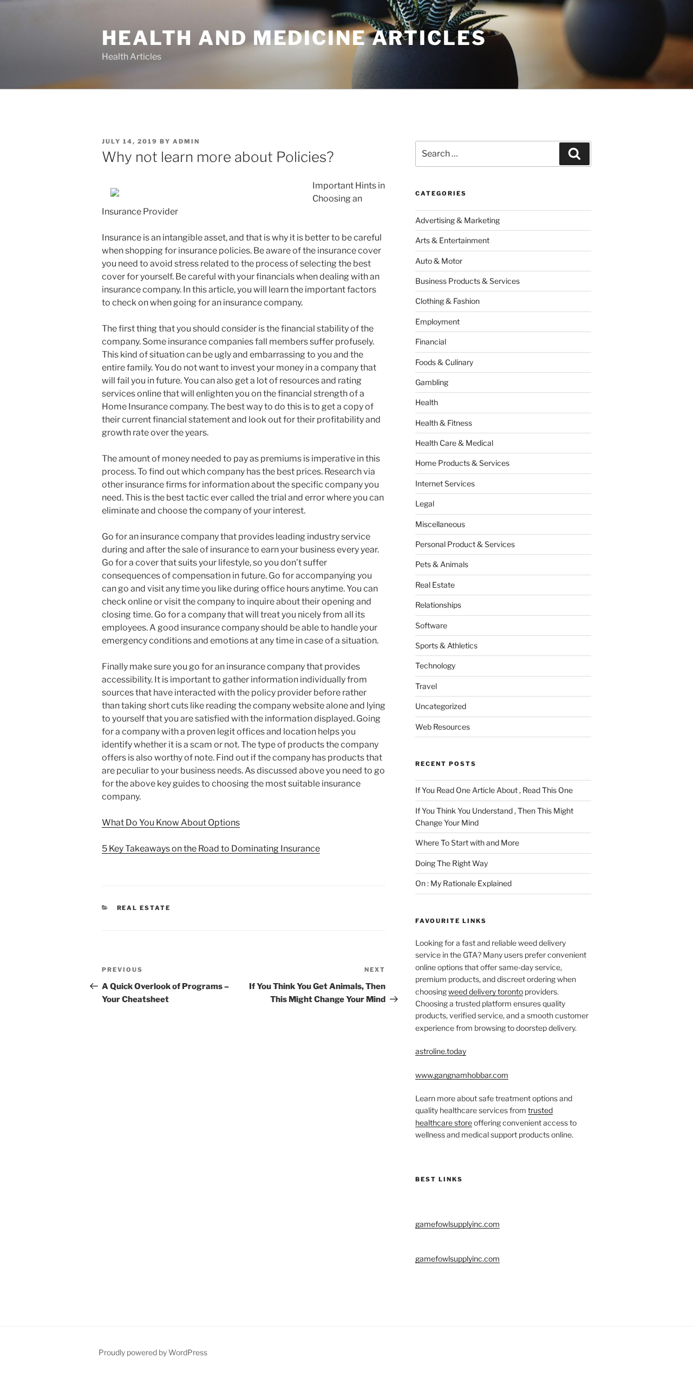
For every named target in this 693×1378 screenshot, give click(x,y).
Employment (437, 321)
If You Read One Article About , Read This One (494, 790)
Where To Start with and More (467, 842)
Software (431, 625)
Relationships (438, 604)
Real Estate (144, 908)
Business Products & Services (467, 280)
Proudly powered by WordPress (153, 1352)
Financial (430, 341)
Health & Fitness (443, 422)
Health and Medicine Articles (294, 38)
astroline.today (440, 1051)
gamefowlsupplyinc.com (457, 1223)
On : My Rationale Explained (463, 883)
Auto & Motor (438, 260)
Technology (435, 665)
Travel (426, 686)
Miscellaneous (440, 524)
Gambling (431, 382)
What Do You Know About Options (171, 822)
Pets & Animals (441, 564)
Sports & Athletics (446, 645)
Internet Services (445, 483)
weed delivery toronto (485, 991)
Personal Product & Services (465, 544)
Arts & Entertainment (452, 240)
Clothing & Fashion (447, 301)
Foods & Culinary (444, 362)
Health (426, 402)
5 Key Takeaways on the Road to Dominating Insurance (211, 848)
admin (186, 141)
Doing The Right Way (451, 863)
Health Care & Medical (454, 442)
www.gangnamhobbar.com (461, 1075)
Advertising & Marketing (457, 220)
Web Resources (442, 726)
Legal (424, 503)
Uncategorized (440, 706)
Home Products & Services (462, 462)
